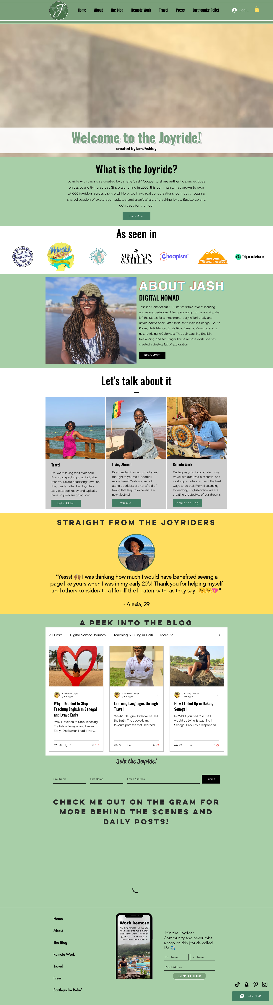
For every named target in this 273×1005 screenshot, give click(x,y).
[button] (207, 427)
